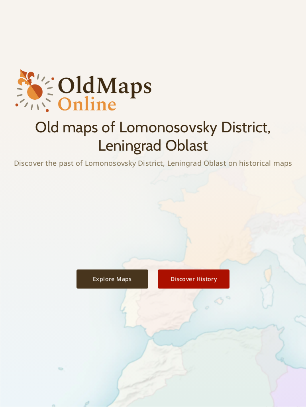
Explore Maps (112, 279)
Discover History (194, 279)
